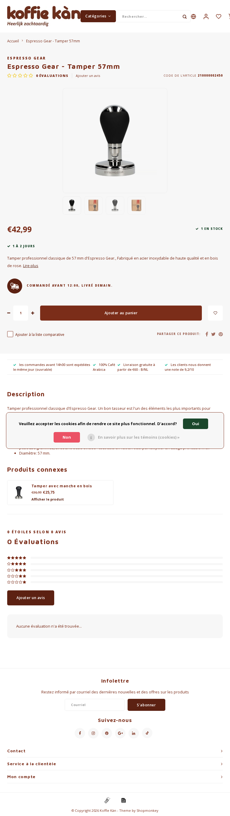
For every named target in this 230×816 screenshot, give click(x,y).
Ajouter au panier (121, 312)
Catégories (95, 16)
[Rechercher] (185, 16)
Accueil (13, 40)
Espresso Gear (26, 58)
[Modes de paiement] (107, 800)
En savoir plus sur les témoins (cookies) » (139, 437)
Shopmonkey (147, 810)
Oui (195, 423)
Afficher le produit (47, 499)
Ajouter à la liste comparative (39, 334)
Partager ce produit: (179, 334)
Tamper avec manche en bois (61, 486)
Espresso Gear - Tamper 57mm (53, 40)
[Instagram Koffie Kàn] (93, 733)
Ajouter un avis (88, 75)
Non (67, 437)
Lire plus (30, 265)
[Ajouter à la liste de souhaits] (215, 313)
